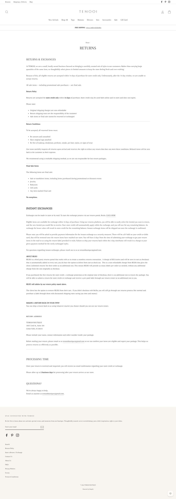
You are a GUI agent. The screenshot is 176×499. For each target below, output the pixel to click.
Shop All (64, 20)
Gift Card (124, 20)
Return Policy (9, 448)
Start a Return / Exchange (13, 452)
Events (7, 473)
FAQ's (7, 464)
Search (7, 444)
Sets (97, 20)
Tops (73, 20)
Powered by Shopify (88, 489)
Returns (7, 2)
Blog (31, 2)
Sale (116, 20)
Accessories (106, 20)
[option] (88, 27)
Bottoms (81, 20)
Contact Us (8, 456)
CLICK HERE (111, 215)
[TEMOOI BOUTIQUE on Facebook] (6, 435)
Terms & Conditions (11, 477)
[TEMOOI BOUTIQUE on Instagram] (17, 435)
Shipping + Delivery (20, 2)
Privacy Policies (10, 469)
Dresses (90, 20)
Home (88, 43)
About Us (8, 460)
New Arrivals (53, 20)
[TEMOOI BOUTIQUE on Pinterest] (12, 435)
